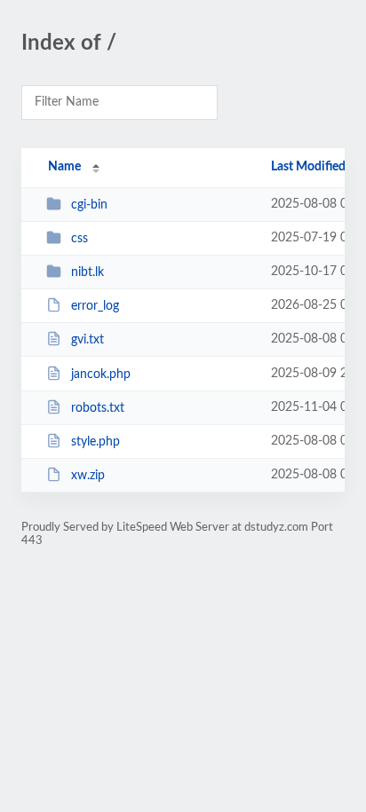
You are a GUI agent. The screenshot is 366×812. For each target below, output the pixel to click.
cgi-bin (89, 205)
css (79, 239)
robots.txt (97, 408)
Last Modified (308, 167)
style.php (95, 442)
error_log (95, 306)
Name (64, 167)
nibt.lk (87, 272)
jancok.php (101, 374)
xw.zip (88, 475)
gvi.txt (87, 340)
